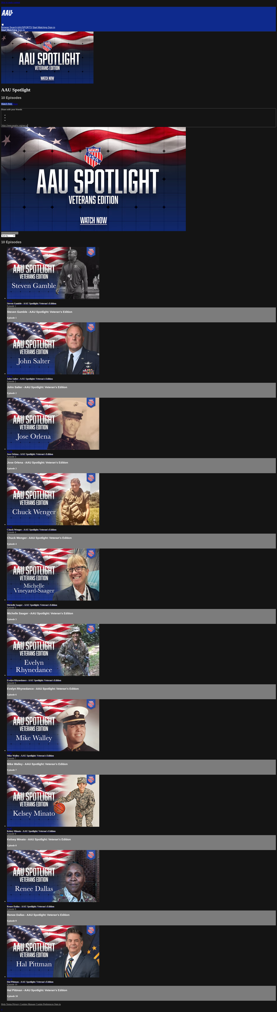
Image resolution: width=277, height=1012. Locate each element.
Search (13, 27)
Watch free (7, 104)
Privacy (16, 1004)
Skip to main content (10, 2)
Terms (9, 1004)
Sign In (21, 30)
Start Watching (40, 27)
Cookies (24, 1004)
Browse (5, 27)
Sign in (51, 27)
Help (3, 1004)
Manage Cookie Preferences (41, 1004)
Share (15, 104)
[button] (3, 25)
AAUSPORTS (24, 27)
